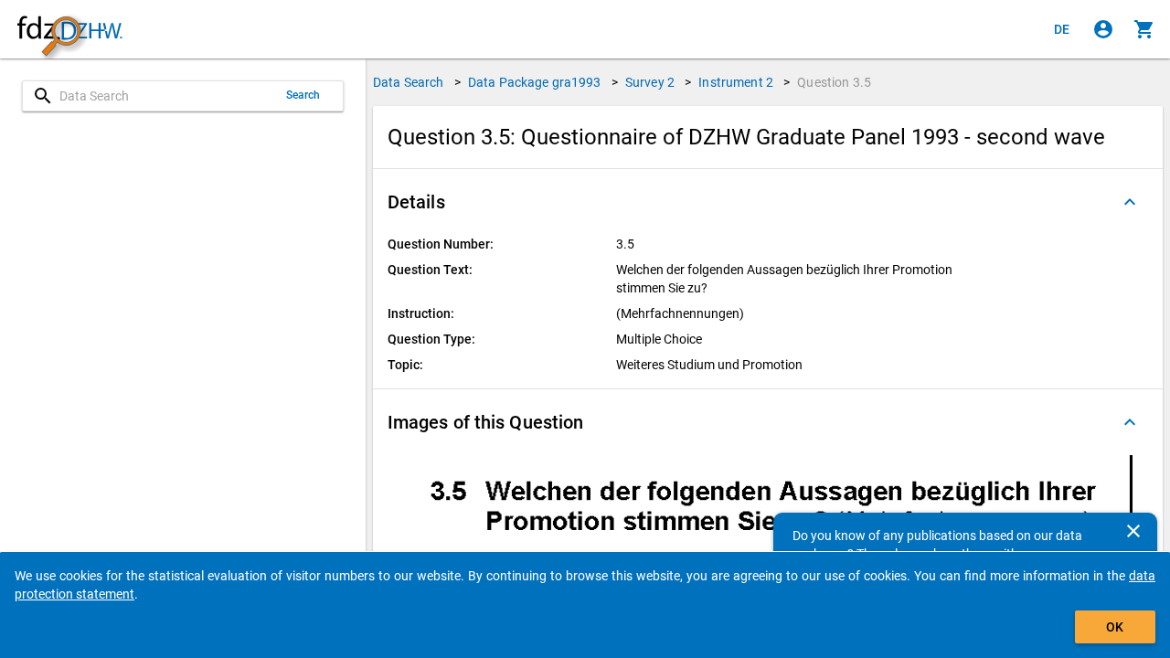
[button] (768, 202)
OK (1114, 627)
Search (303, 95)
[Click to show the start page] (69, 29)
